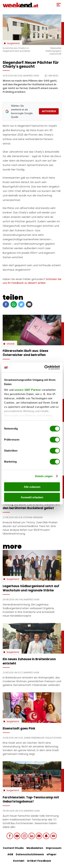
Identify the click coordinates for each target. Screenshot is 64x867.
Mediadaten (34, 848)
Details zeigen (44, 476)
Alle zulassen (32, 486)
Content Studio (13, 848)
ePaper (52, 854)
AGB (10, 854)
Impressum (53, 848)
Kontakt (18, 861)
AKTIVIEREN (49, 111)
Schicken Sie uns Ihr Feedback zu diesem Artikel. (32, 281)
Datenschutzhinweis (30, 854)
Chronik (10, 343)
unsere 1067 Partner (27, 389)
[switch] (55, 439)
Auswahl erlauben (32, 497)
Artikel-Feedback (39, 861)
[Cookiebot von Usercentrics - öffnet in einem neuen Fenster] (45, 367)
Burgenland (13, 43)
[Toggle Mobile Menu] (58, 4)
